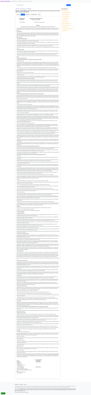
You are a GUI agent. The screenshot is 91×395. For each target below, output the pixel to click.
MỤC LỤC (3, 393)
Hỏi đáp (27, 1)
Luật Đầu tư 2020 (64, 19)
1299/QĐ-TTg (26, 28)
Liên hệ (30, 1)
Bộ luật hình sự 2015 (65, 21)
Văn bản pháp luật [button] (14, 1)
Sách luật (23, 1)
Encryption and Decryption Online (55, 389)
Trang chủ (17, 8)
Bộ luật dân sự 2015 (65, 10)
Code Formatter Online (33, 388)
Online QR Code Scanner (41, 388)
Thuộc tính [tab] (18, 14)
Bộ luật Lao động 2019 (65, 14)
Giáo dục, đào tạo (23, 8)
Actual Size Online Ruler (29, 389)
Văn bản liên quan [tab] (34, 14)
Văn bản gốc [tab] (28, 14)
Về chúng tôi (17, 384)
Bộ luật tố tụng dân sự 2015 (66, 25)
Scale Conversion (17, 389)
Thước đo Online (26, 388)
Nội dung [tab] (23, 14)
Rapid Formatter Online (46, 389)
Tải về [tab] (39, 14)
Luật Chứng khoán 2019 (65, 16)
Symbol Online (23, 389)
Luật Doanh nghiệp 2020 (65, 12)
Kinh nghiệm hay (21, 388)
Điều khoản (21, 384)
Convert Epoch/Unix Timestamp (58, 388)
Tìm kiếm (68, 5)
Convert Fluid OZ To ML (21, 390)
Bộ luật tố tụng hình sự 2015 (66, 23)
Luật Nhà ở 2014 (64, 30)
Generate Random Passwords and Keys (69, 388)
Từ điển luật (20, 1)
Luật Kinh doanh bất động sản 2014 (67, 28)
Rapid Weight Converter (65, 389)
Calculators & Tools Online (38, 389)
